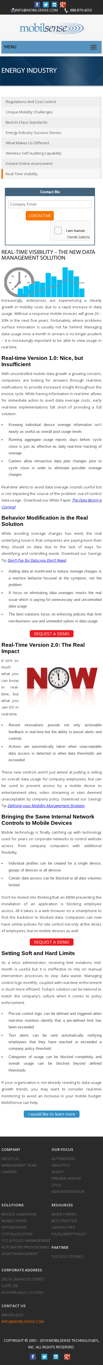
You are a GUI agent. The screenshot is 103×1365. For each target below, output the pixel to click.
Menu (10, 47)
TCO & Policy (26, 1240)
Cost (16, 1233)
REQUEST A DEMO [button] (51, 633)
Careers (9, 1171)
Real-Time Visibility (22, 173)
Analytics (61, 1165)
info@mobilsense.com (36, 10)
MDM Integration (68, 1191)
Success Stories (67, 1256)
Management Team (19, 1165)
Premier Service (66, 1178)
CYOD (56, 1185)
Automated (25, 1247)
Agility (58, 1171)
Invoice (18, 1214)
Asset (19, 1253)
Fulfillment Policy (69, 1233)
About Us (10, 1158)
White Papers (64, 1214)
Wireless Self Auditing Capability (34, 153)
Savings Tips (63, 1227)
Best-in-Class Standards (26, 122)
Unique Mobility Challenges (29, 112)
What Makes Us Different (27, 142)
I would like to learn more (51, 1114)
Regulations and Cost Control (31, 101)
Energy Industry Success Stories (33, 132)
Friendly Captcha (78, 236)
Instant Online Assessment (29, 163)
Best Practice (64, 1220)
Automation (63, 1158)
